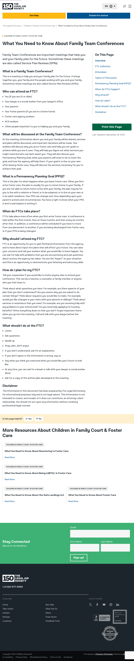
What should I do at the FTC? (110, 106)
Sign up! (78, 558)
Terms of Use (55, 657)
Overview (100, 60)
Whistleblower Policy (38, 657)
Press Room (51, 617)
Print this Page (112, 127)
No (40, 418)
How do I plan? (102, 100)
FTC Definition (102, 66)
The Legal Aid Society (11, 26)
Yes (30, 418)
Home (5, 604)
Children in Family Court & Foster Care (39, 26)
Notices (6, 617)
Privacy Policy (21, 657)
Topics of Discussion (106, 77)
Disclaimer (100, 112)
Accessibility (7, 657)
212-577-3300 (15, 586)
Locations (7, 621)
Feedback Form (53, 621)
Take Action (7, 608)
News (48, 613)
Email (73, 527)
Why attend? (102, 94)
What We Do (51, 608)
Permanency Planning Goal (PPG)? (113, 83)
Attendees (100, 72)
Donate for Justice (98, 15)
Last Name (107, 541)
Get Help (34, 15)
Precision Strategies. (104, 654)
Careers (6, 613)
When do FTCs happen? (107, 89)
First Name (76, 541)
